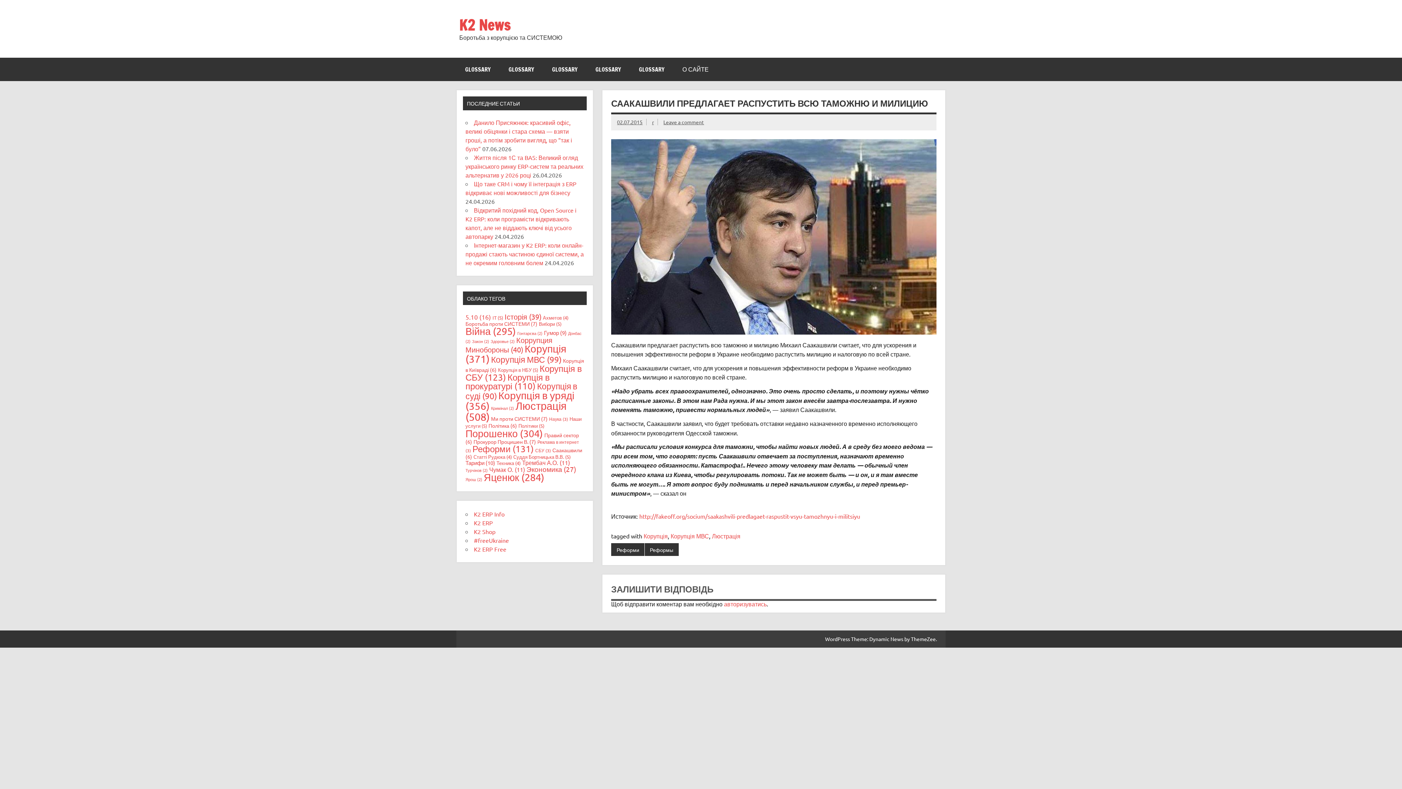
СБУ (543, 450)
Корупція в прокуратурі (508, 381)
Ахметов (555, 318)
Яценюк (514, 477)
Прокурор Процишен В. (505, 441)
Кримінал (502, 408)
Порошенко (504, 433)
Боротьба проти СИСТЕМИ (501, 323)
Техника (509, 463)
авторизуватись (745, 603)
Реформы (661, 549)
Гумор (555, 332)
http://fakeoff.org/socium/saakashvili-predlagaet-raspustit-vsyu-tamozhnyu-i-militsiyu (749, 516)
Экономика (551, 469)
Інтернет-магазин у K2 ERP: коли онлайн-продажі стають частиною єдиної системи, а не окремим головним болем (525, 253)
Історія (523, 316)
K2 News (485, 24)
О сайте (695, 69)
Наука (558, 419)
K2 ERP (483, 522)
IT (498, 318)
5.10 (478, 317)
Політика (503, 425)
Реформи (628, 549)
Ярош (474, 479)
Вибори (550, 324)
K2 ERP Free (490, 549)
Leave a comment (683, 122)
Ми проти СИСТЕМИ (519, 418)
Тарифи (480, 462)
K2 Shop (484, 531)
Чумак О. (507, 469)
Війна (491, 331)
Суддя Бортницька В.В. (542, 457)
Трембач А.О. (546, 462)
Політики (531, 426)
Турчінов (477, 470)
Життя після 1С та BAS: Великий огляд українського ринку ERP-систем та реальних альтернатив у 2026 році (524, 166)
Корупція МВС (690, 536)
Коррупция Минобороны (509, 344)
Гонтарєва (530, 333)
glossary (478, 69)
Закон (480, 341)
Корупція (656, 536)
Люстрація (726, 536)
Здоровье (503, 341)
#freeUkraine (491, 540)
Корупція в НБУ (518, 370)
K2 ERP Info (489, 514)
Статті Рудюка (493, 457)
